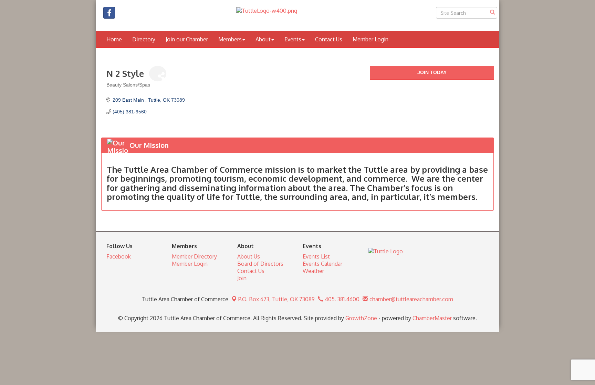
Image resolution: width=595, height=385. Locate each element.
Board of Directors (260, 263)
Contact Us (328, 39)
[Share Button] (157, 73)
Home (114, 39)
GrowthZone (361, 318)
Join (242, 278)
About (263, 39)
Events (292, 39)
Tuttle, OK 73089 (276, 299)
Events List (316, 256)
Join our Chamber (187, 39)
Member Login (370, 39)
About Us (248, 256)
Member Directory (194, 256)
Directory (143, 39)
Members (230, 39)
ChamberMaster (432, 318)
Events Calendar (322, 263)
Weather (313, 270)
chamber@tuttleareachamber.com (410, 299)
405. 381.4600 (341, 299)
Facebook (118, 256)
